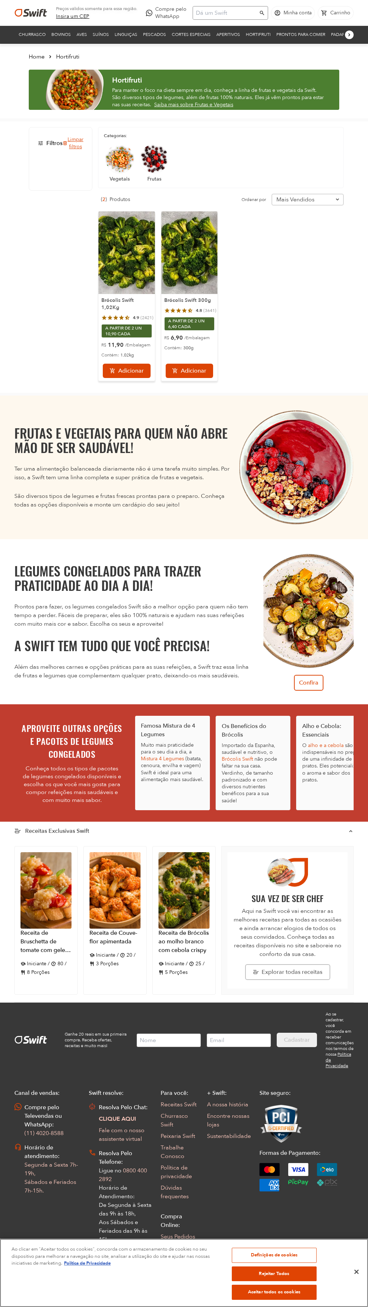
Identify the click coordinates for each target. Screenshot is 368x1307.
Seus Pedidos (178, 1237)
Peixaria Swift (178, 1136)
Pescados (154, 34)
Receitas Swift (179, 1104)
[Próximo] (349, 35)
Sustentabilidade (229, 1136)
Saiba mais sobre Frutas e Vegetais (193, 104)
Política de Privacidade (87, 1263)
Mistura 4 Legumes (162, 758)
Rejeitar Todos (274, 1273)
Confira (308, 683)
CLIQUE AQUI (117, 1119)
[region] (184, 1273)
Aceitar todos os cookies (274, 1292)
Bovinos (61, 34)
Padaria (340, 34)
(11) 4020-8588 (44, 1133)
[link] (72, 16)
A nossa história (227, 1104)
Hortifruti (258, 34)
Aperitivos (228, 34)
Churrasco (32, 34)
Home (37, 57)
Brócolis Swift (237, 759)
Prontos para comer (300, 34)
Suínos (101, 34)
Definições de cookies (274, 1255)
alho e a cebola (326, 745)
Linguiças (126, 34)
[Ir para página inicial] (30, 13)
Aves (82, 34)
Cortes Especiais (191, 34)
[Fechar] (356, 1272)
